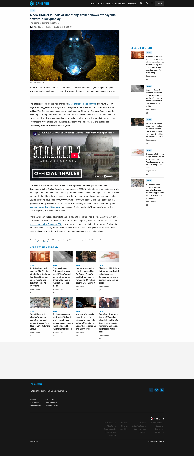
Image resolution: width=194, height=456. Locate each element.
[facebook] (162, 390)
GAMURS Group (159, 441)
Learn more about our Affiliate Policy (40, 242)
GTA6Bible (112, 435)
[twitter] (156, 390)
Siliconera (124, 426)
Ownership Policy (51, 402)
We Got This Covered (139, 426)
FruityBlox (142, 432)
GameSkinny (123, 429)
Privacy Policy (34, 402)
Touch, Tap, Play (110, 432)
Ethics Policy (49, 399)
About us (33, 399)
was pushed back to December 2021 (46, 224)
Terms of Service (35, 406)
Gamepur (143, 423)
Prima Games (111, 426)
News (101, 3)
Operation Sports (140, 429)
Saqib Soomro (35, 289)
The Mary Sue (159, 429)
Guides (109, 3)
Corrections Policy (51, 406)
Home (93, 3)
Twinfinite (124, 423)
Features (120, 3)
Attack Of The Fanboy (157, 423)
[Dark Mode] (146, 3)
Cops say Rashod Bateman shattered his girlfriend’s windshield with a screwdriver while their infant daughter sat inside (62, 277)
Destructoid (160, 426)
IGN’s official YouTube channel (82, 104)
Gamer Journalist (110, 429)
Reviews (132, 3)
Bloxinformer (159, 432)
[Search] (141, 3)
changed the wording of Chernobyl (45, 207)
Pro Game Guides (110, 423)
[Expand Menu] (152, 3)
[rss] (151, 390)
